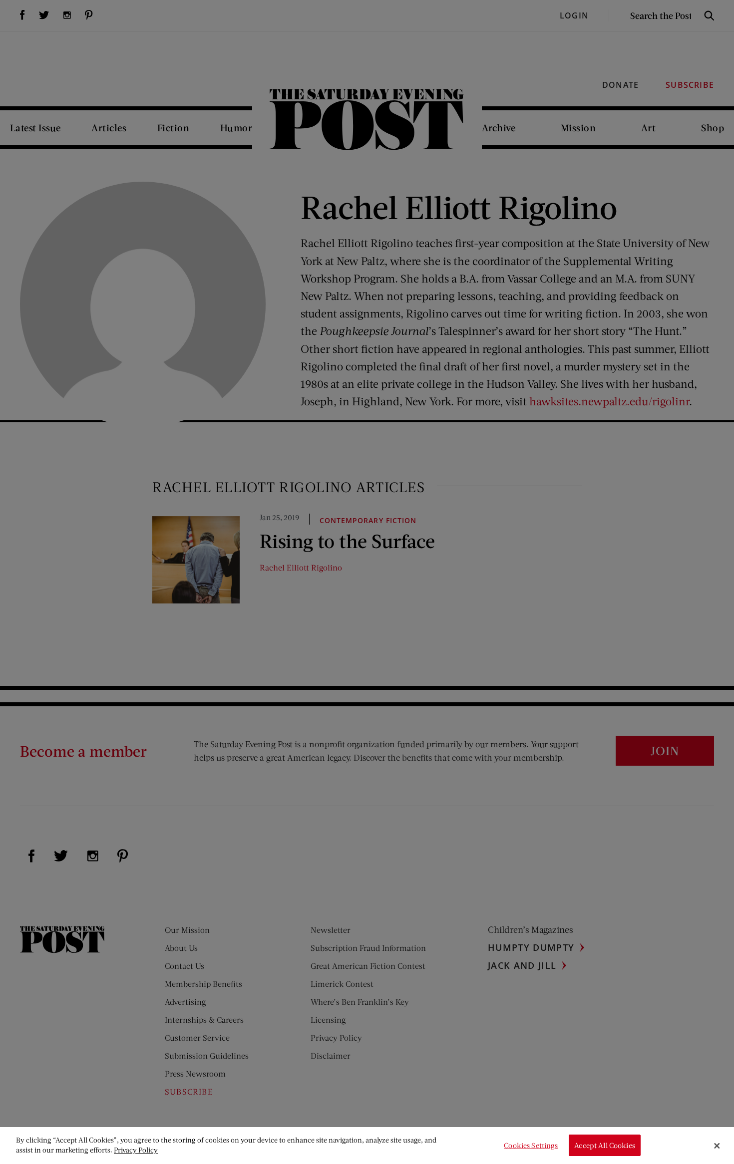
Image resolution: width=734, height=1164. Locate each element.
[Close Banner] (717, 1145)
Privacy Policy (136, 1150)
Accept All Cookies (604, 1145)
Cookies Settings (531, 1145)
